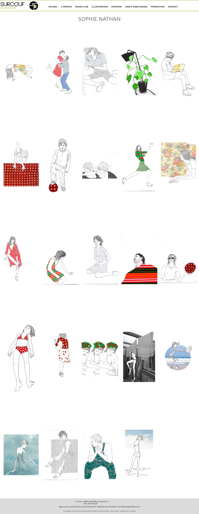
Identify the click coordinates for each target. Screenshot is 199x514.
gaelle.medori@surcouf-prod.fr (95, 501)
